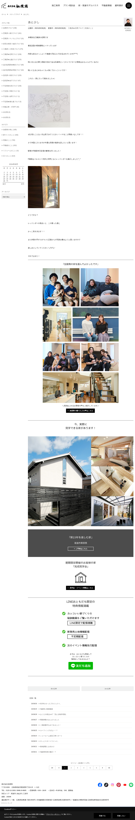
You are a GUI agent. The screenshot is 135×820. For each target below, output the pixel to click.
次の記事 (108, 689)
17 (7, 176)
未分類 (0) (6, 112)
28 (19, 179)
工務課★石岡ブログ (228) (12, 54)
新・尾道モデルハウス (88, 5)
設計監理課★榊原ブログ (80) (13, 65)
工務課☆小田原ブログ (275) (13, 49)
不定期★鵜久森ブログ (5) (12, 101)
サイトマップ (7, 803)
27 (16, 179)
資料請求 (119, 5)
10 (7, 174)
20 (16, 176)
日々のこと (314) (9, 156)
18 (10, 176)
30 (4, 181)
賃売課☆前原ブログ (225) (12, 75)
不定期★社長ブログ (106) (12, 86)
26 (13, 179)
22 (23, 176)
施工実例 (56, 5)
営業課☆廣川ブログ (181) (12, 33)
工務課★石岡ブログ (75, 28)
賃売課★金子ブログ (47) (12, 80)
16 (4, 176)
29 (23, 179)
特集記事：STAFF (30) (11, 107)
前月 (4, 184)
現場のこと (89, 28)
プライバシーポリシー (53, 814)
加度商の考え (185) (10, 129)
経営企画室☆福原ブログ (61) (13, 44)
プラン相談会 (69, 5)
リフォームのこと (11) (11, 151)
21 (19, 176)
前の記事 (54, 689)
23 (4, 179)
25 (10, 179)
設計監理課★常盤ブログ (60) (13, 70)
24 (7, 179)
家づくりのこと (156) (10, 135)
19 (13, 176)
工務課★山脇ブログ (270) (12, 59)
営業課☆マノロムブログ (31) (13, 38)
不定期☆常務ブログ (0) (11, 91)
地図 (37, 787)
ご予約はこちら (81, 549)
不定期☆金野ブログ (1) (11, 96)
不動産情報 (107, 5)
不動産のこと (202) (10, 145)
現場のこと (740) (9, 140)
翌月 (22, 184)
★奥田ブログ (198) (10, 28)
